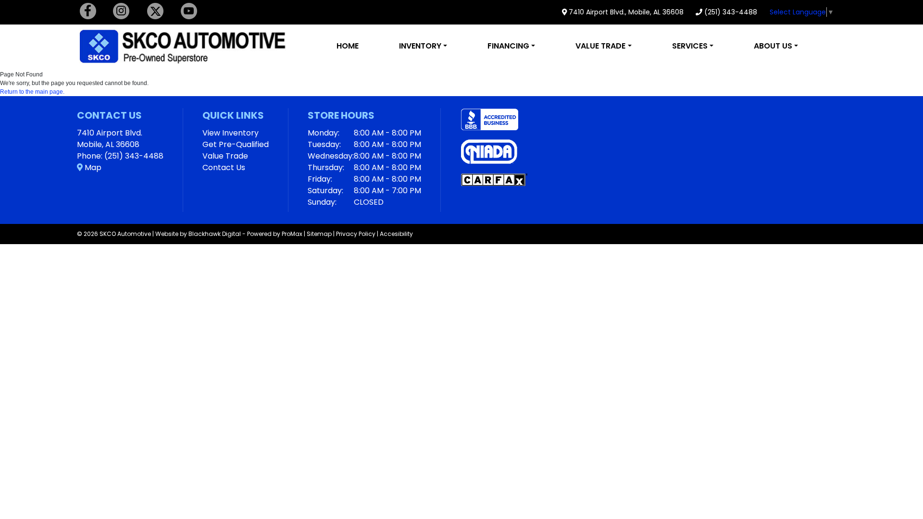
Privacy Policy (355, 234)
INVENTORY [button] (420, 45)
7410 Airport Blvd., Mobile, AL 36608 (625, 12)
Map (92, 167)
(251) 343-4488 (729, 12)
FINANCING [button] (508, 45)
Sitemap (319, 234)
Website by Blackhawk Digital (198, 234)
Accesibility (396, 234)
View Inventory (230, 132)
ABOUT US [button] (773, 45)
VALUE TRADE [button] (600, 45)
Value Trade (225, 155)
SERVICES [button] (690, 45)
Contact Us (223, 167)
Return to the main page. (32, 91)
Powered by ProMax (274, 234)
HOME (348, 45)
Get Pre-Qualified (235, 144)
